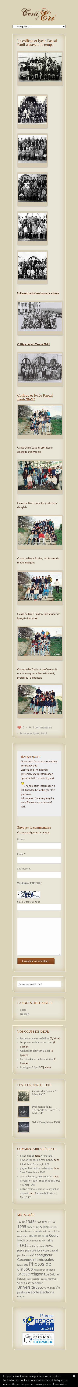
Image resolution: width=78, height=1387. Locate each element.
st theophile (35, 1283)
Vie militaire (49, 1287)
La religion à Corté (30, 1067)
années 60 (33, 1227)
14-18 (21, 1222)
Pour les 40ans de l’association (37, 1059)
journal (40, 1246)
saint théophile (34, 1279)
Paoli (44, 733)
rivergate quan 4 (30, 756)
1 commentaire (42, 727)
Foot (22, 1245)
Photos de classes (34, 1266)
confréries (55, 1231)
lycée (36, 733)
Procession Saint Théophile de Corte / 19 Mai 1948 (46, 1110)
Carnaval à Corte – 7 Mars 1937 (44, 1093)
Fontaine (47, 1240)
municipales (43, 1259)
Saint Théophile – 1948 (46, 1122)
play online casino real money (36, 1168)
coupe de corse (38, 1235)
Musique (22, 1264)
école (34, 1292)
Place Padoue (48, 1269)
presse (23, 1274)
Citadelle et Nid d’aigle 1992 (35, 1164)
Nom (21, 839)
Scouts (22, 1283)
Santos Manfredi (48, 1279)
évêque (20, 1296)
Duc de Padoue (33, 1240)
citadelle (39, 1231)
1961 (38, 1222)
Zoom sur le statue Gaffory (34, 1038)
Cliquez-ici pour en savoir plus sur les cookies (39, 1383)
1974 (44, 1222)
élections (47, 1292)
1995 (21, 1226)
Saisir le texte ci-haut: (28, 902)
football (33, 1246)
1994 (51, 1222)
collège (27, 733)
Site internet (23, 868)
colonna (46, 1231)
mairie (27, 1255)
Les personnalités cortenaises (36, 1042)
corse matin (22, 1236)
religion (36, 1274)
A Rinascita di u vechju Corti (35, 1050)
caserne (30, 1231)
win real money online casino (36, 1176)
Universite (26, 1287)
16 (22, 727)
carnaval (21, 1231)
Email (21, 854)
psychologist (27, 1155)
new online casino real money (36, 1160)
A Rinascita (46, 1155)
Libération (37, 1250)
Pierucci (37, 1269)
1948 (30, 1221)
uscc (39, 1287)
